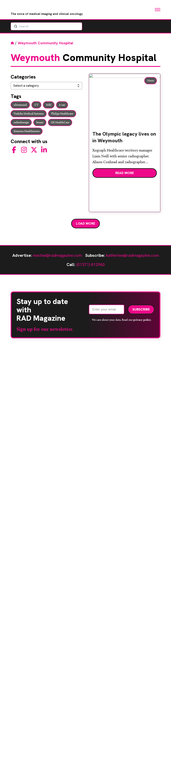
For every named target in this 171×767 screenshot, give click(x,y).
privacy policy (142, 319)
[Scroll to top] (161, 757)
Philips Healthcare (62, 113)
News (150, 80)
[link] (124, 139)
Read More (124, 173)
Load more (85, 223)
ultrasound (20, 105)
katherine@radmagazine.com (132, 255)
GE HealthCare (60, 122)
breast (39, 122)
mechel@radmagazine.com (57, 255)
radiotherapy (21, 122)
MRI (49, 105)
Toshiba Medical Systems (29, 113)
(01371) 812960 (90, 264)
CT (36, 105)
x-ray (62, 105)
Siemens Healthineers (27, 131)
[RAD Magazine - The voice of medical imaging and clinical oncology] (31, 7)
